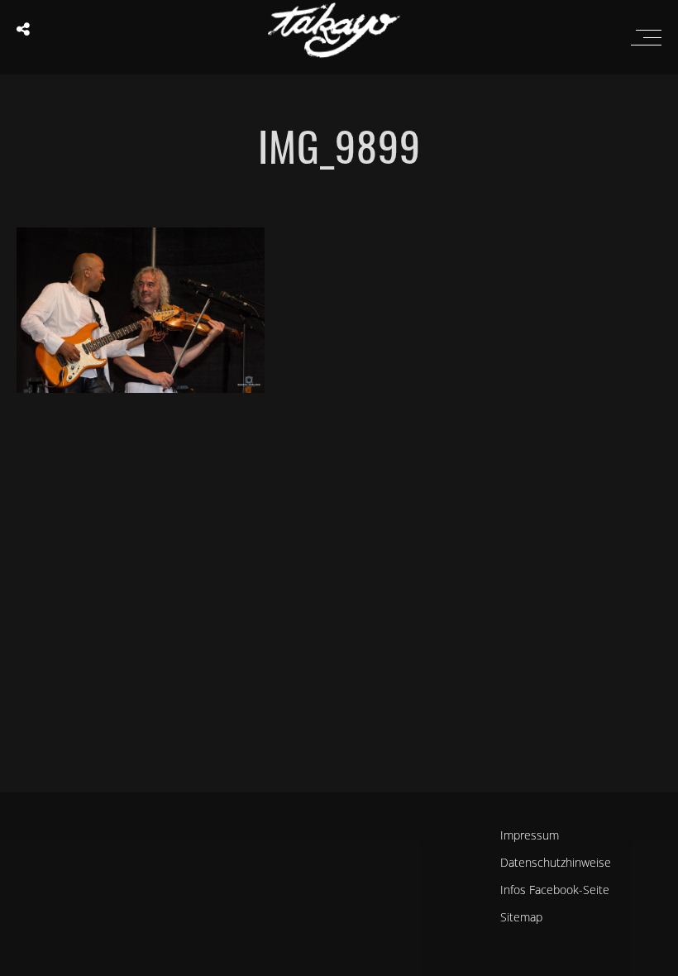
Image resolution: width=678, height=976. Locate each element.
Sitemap (521, 917)
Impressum (529, 835)
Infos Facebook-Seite (554, 889)
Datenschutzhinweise (555, 862)
